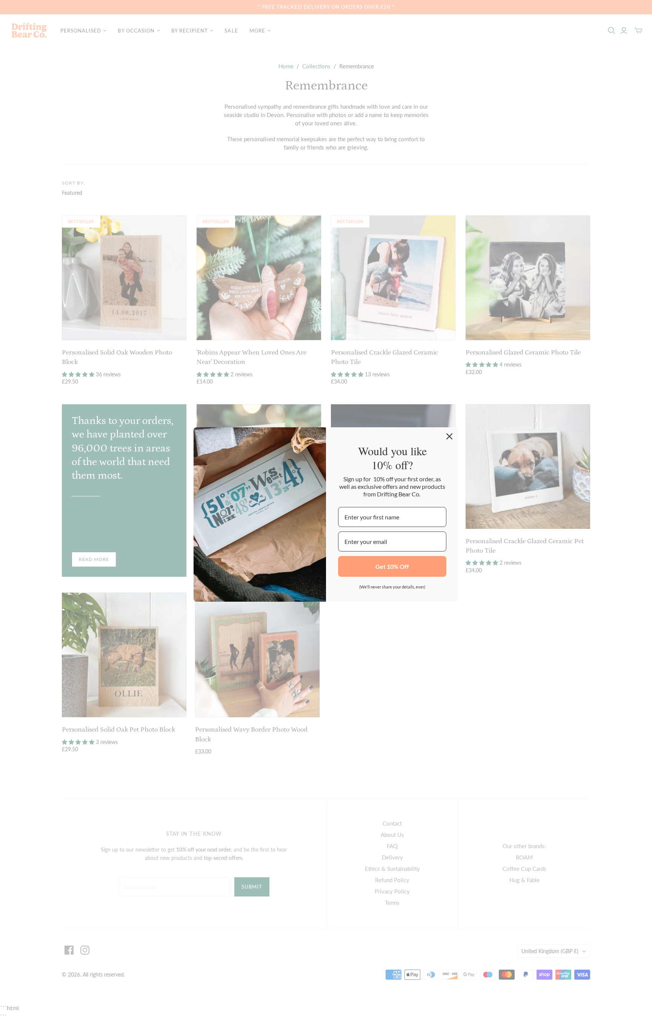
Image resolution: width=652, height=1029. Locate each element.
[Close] (449, 436)
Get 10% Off (392, 566)
